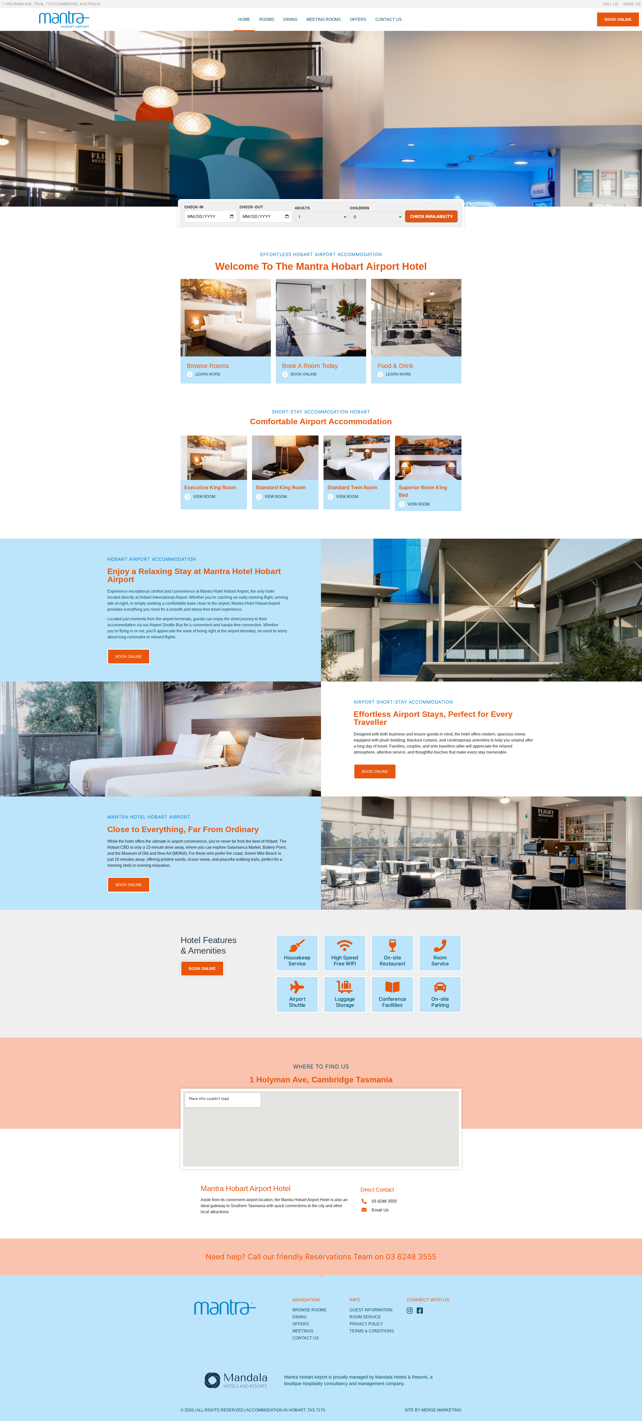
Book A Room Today (310, 365)
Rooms (266, 19)
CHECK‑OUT (251, 207)
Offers (358, 19)
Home (244, 19)
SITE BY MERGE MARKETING (433, 1410)
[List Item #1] (412, 1310)
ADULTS (302, 208)
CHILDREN (359, 208)
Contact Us (388, 19)
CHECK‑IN (193, 207)
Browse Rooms (208, 365)
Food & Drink (395, 365)
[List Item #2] (422, 1310)
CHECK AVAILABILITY (431, 216)
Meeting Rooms (323, 19)
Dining (290, 19)
